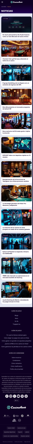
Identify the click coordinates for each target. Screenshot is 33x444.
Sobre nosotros (16, 357)
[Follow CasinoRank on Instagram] (10, 396)
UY (15, 400)
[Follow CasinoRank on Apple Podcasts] (26, 396)
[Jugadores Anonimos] (22, 416)
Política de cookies (18, 441)
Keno (16, 318)
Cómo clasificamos (16, 366)
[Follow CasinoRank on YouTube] (18, 396)
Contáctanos (16, 360)
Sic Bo (16, 321)
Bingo (16, 315)
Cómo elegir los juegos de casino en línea (16, 338)
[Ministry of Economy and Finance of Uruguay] (16, 416)
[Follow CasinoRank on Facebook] (6, 396)
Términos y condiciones (7, 441)
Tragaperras (16, 324)
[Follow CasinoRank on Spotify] (22, 396)
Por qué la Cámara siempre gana (16, 335)
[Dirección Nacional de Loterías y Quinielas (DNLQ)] (6, 416)
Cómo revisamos (16, 363)
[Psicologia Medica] (28, 416)
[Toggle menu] (2, 2)
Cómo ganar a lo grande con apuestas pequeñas (16, 341)
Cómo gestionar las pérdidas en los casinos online (16, 347)
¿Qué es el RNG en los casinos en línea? (16, 344)
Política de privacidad (16, 369)
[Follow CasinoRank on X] (14, 396)
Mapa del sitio (27, 441)
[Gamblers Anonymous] (14, 420)
